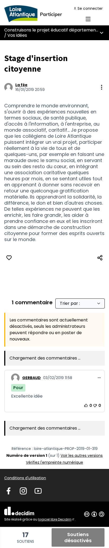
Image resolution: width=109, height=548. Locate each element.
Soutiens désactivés (78, 537)
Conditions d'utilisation (25, 478)
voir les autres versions (82, 455)
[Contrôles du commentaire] (99, 378)
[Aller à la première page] (41, 13)
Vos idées (17, 35)
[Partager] (100, 258)
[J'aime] (9, 258)
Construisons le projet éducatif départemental (52, 30)
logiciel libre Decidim (56, 519)
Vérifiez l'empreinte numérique (54, 462)
